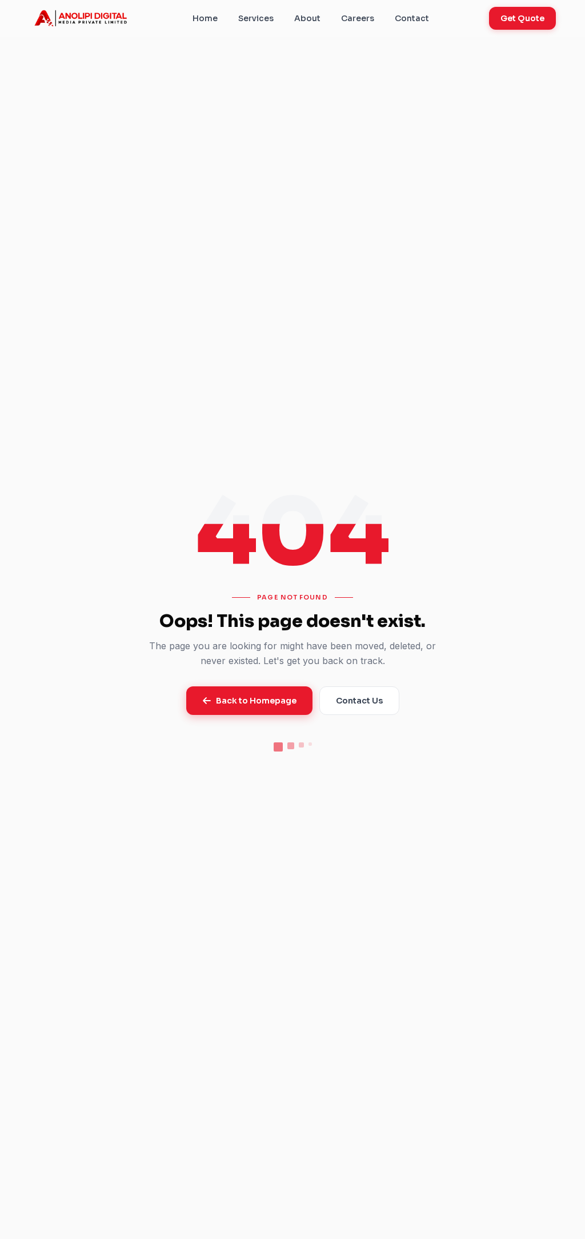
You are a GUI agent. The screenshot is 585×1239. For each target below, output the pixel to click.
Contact (412, 18)
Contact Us (359, 701)
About (307, 18)
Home (205, 18)
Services (256, 18)
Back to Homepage (256, 701)
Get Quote (522, 18)
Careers (357, 18)
